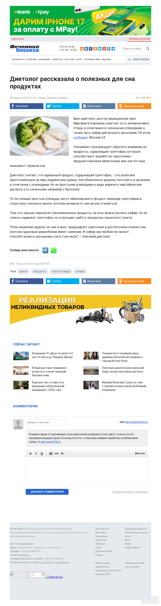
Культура (69, 60)
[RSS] (81, 48)
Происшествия (92, 60)
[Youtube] (104, 48)
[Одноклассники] (95, 48)
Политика (31, 60)
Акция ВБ (106, 60)
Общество (57, 60)
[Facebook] (90, 48)
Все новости (18, 60)
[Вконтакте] (86, 48)
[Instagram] (109, 48)
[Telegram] (113, 48)
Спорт (79, 60)
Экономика (44, 60)
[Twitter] (100, 48)
